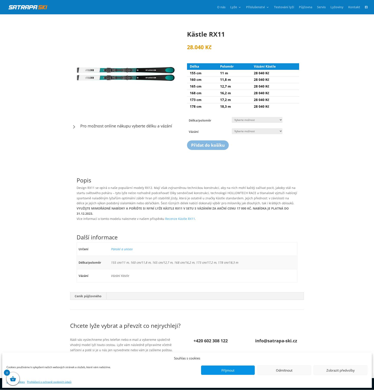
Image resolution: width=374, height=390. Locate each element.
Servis (321, 7)
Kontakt (354, 7)
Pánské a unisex (122, 249)
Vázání (193, 132)
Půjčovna (305, 7)
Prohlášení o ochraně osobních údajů (49, 382)
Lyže (233, 7)
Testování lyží (284, 7)
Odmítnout (284, 370)
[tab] (88, 296)
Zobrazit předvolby (340, 370)
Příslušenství (255, 7)
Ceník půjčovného (88, 296)
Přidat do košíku (208, 145)
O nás (221, 7)
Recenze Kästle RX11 (180, 219)
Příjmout (227, 370)
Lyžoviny (336, 7)
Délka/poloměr (200, 120)
